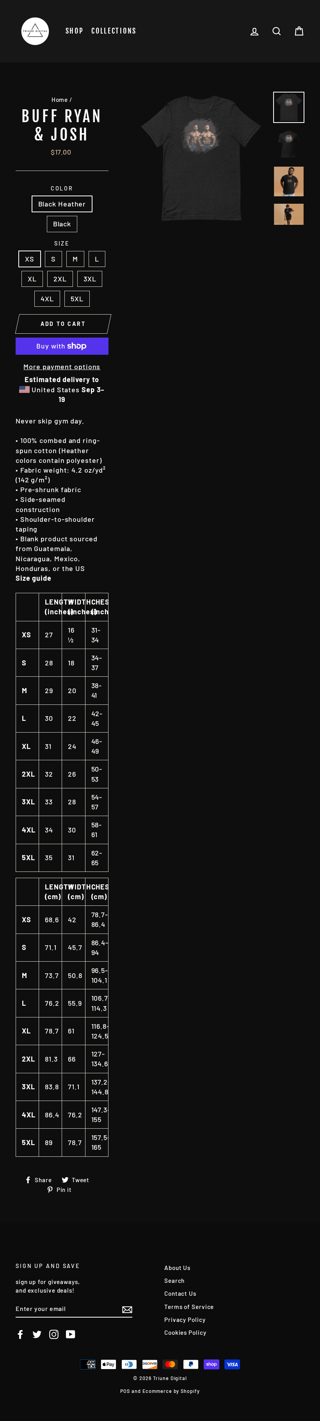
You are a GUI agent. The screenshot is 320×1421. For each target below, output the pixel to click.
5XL (77, 298)
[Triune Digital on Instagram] (54, 1334)
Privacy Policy (185, 1319)
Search (174, 1280)
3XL (90, 278)
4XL (47, 298)
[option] (201, 158)
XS (29, 258)
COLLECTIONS (114, 31)
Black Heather (62, 203)
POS (125, 1391)
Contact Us (180, 1293)
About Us (177, 1267)
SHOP (75, 31)
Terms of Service (189, 1306)
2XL (60, 278)
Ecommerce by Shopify (171, 1391)
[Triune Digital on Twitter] (37, 1334)
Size (62, 243)
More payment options (61, 366)
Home (60, 99)
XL (32, 278)
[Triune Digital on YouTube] (70, 1334)
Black (62, 223)
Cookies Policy (185, 1332)
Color (62, 188)
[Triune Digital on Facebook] (20, 1334)
